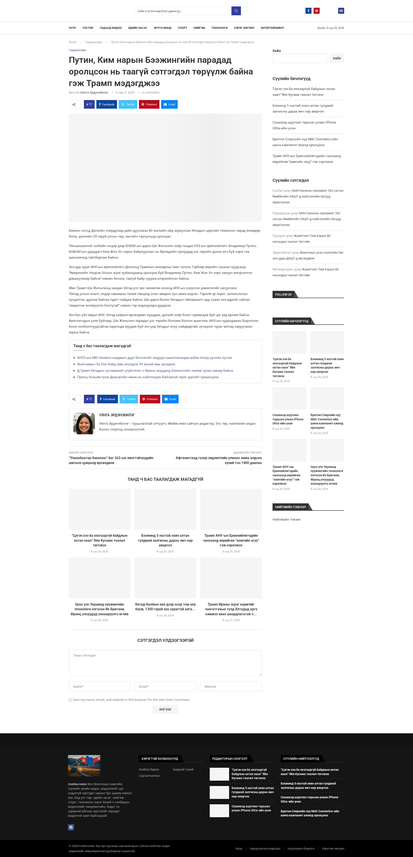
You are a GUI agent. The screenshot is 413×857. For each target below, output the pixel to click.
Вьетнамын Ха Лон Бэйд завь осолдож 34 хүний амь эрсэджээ (126, 364)
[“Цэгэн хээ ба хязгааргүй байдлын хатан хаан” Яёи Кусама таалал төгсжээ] (99, 509)
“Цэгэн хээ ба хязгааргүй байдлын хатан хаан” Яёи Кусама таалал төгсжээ (99, 540)
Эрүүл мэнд (162, 27)
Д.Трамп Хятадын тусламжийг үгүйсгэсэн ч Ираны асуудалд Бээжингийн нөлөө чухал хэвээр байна (155, 370)
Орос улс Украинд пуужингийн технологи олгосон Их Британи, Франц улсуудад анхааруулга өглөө (99, 609)
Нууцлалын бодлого (301, 848)
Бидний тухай (183, 769)
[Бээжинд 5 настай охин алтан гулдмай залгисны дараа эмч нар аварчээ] (165, 509)
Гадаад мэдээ (111, 27)
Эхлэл (72, 42)
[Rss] (333, 11)
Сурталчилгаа (149, 775)
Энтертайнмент (272, 27)
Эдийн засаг (137, 27)
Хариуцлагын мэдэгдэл (265, 848)
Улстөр (87, 27)
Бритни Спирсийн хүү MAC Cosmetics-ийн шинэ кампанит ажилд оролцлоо (327, 421)
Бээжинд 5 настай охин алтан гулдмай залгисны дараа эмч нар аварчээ (165, 540)
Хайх (277, 50)
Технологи (219, 27)
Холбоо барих (149, 769)
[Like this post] (90, 104)
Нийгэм (199, 27)
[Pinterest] (317, 11)
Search (236, 10)
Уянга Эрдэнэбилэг (94, 92)
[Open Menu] (341, 11)
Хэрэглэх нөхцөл (333, 848)
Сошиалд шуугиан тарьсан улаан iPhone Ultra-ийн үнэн (288, 419)
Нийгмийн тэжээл (287, 519)
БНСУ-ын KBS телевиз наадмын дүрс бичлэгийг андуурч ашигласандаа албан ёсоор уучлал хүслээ (154, 357)
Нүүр (72, 27)
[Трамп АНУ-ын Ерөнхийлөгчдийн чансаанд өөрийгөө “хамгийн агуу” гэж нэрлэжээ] (231, 509)
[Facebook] (308, 11)
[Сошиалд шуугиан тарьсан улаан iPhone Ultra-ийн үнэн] (289, 398)
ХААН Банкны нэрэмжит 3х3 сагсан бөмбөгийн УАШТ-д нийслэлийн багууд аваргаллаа (308, 196)
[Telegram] (325, 11)
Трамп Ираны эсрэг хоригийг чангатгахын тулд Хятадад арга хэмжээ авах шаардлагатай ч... (231, 609)
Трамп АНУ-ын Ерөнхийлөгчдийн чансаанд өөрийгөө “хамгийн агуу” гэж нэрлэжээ (231, 540)
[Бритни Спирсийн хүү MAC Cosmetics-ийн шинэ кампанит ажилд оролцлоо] (327, 398)
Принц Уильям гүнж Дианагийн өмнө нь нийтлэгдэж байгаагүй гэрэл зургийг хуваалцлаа (148, 377)
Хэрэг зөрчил (244, 27)
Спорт (182, 27)
